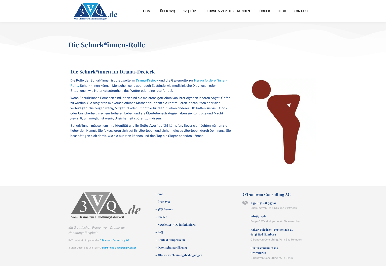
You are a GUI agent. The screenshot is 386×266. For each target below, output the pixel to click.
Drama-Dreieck (147, 80)
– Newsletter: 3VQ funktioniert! (175, 224)
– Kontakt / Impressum (170, 240)
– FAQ (159, 232)
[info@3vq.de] (245, 216)
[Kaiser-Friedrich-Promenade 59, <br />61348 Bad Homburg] (245, 229)
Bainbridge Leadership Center (119, 247)
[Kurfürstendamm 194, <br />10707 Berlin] (245, 248)
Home (159, 194)
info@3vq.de (258, 216)
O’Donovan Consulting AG (114, 240)
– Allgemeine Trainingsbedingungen (178, 255)
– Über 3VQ (162, 202)
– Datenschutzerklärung (171, 247)
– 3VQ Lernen (164, 209)
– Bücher (161, 217)
